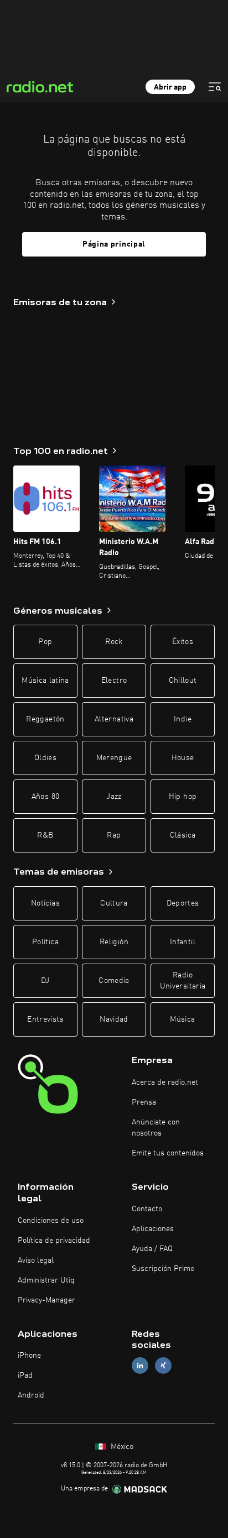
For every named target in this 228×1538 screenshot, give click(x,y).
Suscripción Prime (163, 1269)
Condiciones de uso (51, 1221)
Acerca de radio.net (165, 1082)
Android (31, 1395)
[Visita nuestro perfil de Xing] (163, 1366)
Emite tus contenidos (168, 1153)
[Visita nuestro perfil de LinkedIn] (140, 1366)
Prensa (144, 1102)
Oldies (45, 758)
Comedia (114, 981)
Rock (113, 642)
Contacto (147, 1209)
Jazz (113, 797)
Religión (114, 942)
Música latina (45, 680)
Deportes (183, 903)
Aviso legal (36, 1260)
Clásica (182, 835)
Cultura (113, 903)
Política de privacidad (54, 1240)
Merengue (114, 758)
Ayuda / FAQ (152, 1249)
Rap (114, 835)
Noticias (45, 903)
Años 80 (45, 797)
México (120, 1447)
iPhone (29, 1355)
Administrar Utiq (46, 1280)
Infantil (182, 942)
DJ (45, 981)
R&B (45, 835)
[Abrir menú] (214, 86)
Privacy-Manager (46, 1300)
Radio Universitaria (183, 980)
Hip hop (182, 797)
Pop (45, 642)
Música (182, 1019)
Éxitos (182, 642)
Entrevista (45, 1019)
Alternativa (114, 719)
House (183, 758)
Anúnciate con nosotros (156, 1127)
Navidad (114, 1019)
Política (45, 942)
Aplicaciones (153, 1229)
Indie (182, 719)
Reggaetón (45, 719)
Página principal (114, 244)
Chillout (183, 680)
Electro (114, 680)
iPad (25, 1375)
